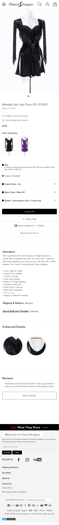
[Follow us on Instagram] (27, 460)
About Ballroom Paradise (16, 311)
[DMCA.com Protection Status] (9, 519)
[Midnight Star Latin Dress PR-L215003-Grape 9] (24, 145)
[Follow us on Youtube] (37, 459)
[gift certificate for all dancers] (29, 427)
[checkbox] (29, 233)
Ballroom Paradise (9, 108)
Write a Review (29, 395)
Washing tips (9, 292)
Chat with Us (7, 487)
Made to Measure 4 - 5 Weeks (31, 225)
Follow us (7, 459)
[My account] (47, 4)
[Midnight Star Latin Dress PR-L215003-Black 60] (9, 145)
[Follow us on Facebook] (19, 460)
